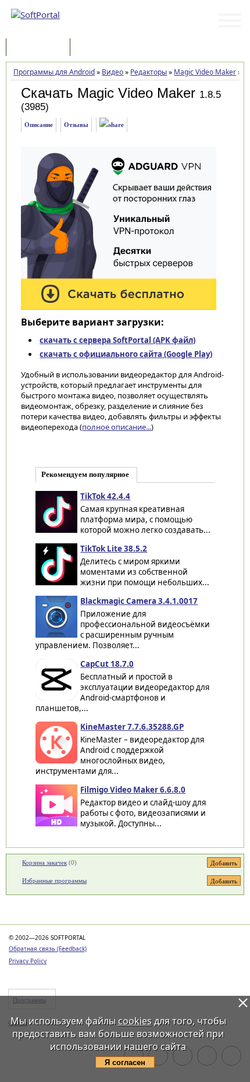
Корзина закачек (44, 862)
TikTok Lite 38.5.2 (113, 548)
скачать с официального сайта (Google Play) (126, 354)
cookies (135, 1020)
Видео (112, 72)
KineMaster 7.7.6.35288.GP (132, 727)
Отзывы (76, 124)
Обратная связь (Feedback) (48, 949)
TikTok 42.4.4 (105, 496)
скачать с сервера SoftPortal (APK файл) (117, 340)
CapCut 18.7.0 (107, 664)
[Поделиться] (111, 125)
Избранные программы (54, 880)
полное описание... (116, 427)
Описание (38, 124)
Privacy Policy (28, 961)
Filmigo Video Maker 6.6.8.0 (132, 789)
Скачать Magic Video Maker (108, 93)
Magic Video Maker (205, 72)
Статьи (98, 48)
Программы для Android (54, 72)
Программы (41, 48)
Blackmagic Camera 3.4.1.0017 (139, 601)
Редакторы (148, 72)
